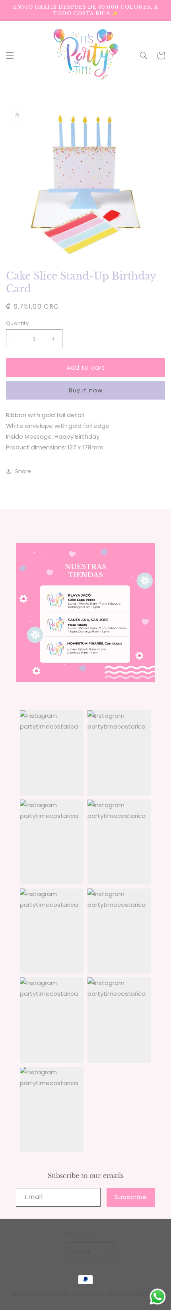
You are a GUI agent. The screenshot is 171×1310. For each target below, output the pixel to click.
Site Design (87, 1294)
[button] (10, 55)
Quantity (17, 323)
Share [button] (23, 471)
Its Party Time (50, 1294)
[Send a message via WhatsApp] (157, 1296)
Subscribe (131, 1197)
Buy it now (86, 390)
